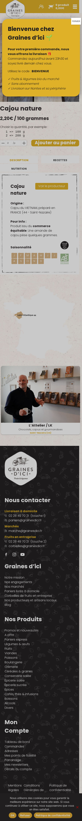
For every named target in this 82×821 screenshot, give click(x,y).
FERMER (76, 21)
